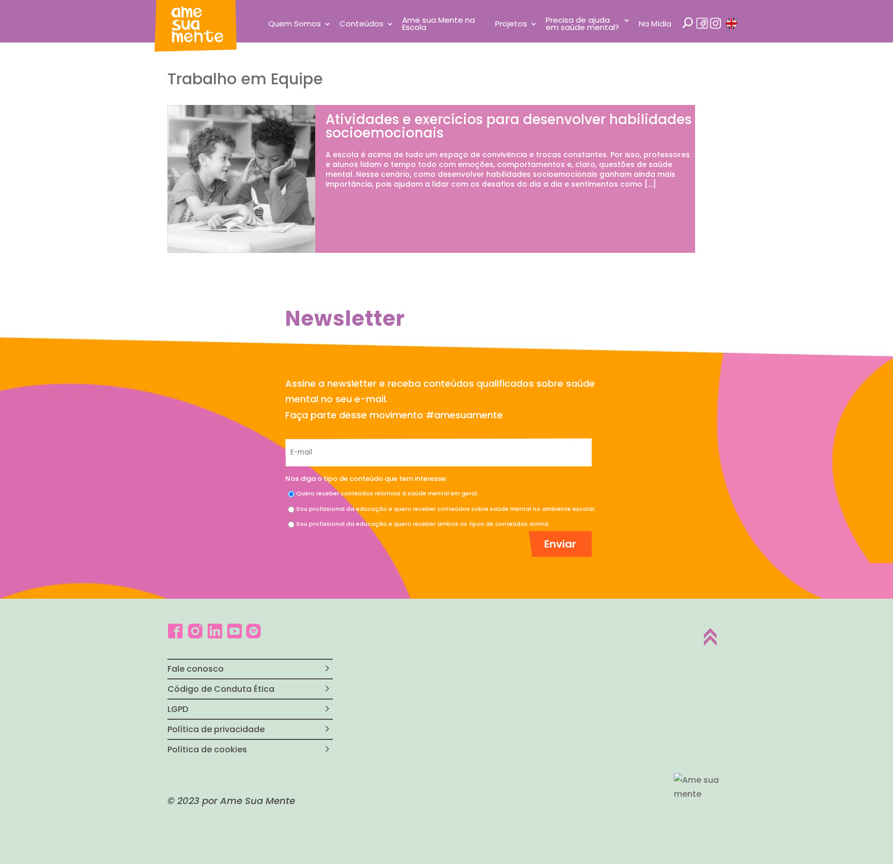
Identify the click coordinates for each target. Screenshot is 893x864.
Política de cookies (207, 749)
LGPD (177, 709)
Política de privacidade (216, 729)
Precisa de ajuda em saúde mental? (582, 25)
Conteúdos (361, 24)
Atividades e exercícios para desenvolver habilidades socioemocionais (508, 126)
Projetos (511, 24)
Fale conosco (195, 669)
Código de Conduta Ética (220, 689)
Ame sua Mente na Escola (438, 25)
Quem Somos (294, 24)
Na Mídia (655, 24)
